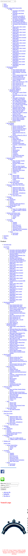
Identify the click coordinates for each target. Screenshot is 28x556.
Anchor (14, 217)
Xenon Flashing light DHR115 (20, 22)
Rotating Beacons (17, 139)
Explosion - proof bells (18, 140)
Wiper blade (15, 191)
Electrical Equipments (12, 67)
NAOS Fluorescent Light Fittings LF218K (18, 79)
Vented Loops (16, 171)
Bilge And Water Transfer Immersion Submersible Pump (20, 166)
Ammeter (15, 222)
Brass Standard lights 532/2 (19, 69)
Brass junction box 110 (18, 83)
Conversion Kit (16, 180)
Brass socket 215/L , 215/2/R (19, 85)
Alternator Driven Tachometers (20, 229)
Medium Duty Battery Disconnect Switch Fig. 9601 (19, 116)
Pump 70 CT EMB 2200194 (19, 209)
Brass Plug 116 (16, 87)
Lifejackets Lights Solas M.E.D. (17, 203)
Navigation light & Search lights (14, 8)
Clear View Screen (14, 194)
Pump (11, 207)
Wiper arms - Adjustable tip (19, 193)
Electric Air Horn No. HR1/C (20, 128)
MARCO (12, 124)
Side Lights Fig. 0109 (18, 105)
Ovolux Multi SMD (17, 147)
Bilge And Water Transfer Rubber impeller (19, 161)
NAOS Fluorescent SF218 (19, 77)
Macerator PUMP (17, 168)
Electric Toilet (16, 176)
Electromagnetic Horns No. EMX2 (18, 363)
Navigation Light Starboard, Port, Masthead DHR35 (19, 19)
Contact (5, 238)
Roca (11, 186)
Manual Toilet (16, 175)
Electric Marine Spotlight (18, 117)
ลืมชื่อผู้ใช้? (6, 494)
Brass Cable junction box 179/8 (20, 81)
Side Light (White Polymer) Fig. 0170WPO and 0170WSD (20, 103)
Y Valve (14, 172)
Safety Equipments (11, 199)
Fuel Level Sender (17, 226)
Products (6, 6)
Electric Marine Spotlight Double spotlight (18, 120)
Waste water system (14, 182)
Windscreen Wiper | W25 (18, 189)
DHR (11, 9)
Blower (11, 198)
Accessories (9, 219)
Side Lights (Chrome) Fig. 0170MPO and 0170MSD (19, 98)
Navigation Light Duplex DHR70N (18, 250)
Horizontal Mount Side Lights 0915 (18, 329)
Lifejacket (12, 202)
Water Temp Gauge (17, 230)
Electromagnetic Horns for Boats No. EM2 (19, 130)
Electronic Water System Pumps (17, 392)
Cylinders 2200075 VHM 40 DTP (18, 439)
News (5, 237)
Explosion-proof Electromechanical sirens (18, 142)
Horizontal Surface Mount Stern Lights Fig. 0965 (19, 110)
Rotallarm (15, 152)
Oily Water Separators (18, 183)
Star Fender (15, 234)
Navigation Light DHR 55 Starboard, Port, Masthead (19, 16)
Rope (14, 218)
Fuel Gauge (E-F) (17, 225)
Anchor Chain (16, 215)
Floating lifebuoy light (15, 205)
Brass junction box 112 (18, 84)
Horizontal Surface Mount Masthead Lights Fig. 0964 (19, 108)
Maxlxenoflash (16, 150)
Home (5, 4)
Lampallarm (15, 154)
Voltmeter (15, 223)
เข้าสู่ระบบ (3, 489)
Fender (11, 231)
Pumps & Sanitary (11, 158)
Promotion (6, 235)
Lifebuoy (12, 201)
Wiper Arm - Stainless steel (19, 190)
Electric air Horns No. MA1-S (20, 135)
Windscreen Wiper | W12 (18, 187)
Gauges (11, 221)
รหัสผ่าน (3, 485)
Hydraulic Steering (11, 206)
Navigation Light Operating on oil (18, 260)
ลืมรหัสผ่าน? (7, 496)
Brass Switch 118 (17, 88)
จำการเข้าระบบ (5, 487)
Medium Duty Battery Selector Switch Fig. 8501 (20, 113)
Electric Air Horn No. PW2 (19, 126)
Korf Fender (15, 233)
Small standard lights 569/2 (19, 71)
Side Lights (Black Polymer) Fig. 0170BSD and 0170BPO (20, 101)
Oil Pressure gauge (17, 227)
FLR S (14, 148)
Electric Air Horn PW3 (18, 127)
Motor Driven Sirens (17, 156)
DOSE (11, 68)
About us (6, 5)
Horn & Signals (10, 123)
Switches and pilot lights (18, 155)
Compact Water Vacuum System (17, 405)
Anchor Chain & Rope (15, 214)
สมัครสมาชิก (7, 492)
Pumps (11, 159)
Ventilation (9, 197)
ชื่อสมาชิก (3, 483)
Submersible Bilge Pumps (19, 170)
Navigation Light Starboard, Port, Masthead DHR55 (17, 253)
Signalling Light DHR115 (19, 21)
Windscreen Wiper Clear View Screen (15, 184)
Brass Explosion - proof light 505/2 (18, 307)
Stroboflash (15, 151)
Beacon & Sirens (14, 136)
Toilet (11, 174)
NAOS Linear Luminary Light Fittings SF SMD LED (20, 75)
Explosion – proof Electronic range (18, 374)
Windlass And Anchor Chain (13, 213)
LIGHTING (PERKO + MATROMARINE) (15, 90)
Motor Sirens (16, 138)
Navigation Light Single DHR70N (18, 251)
